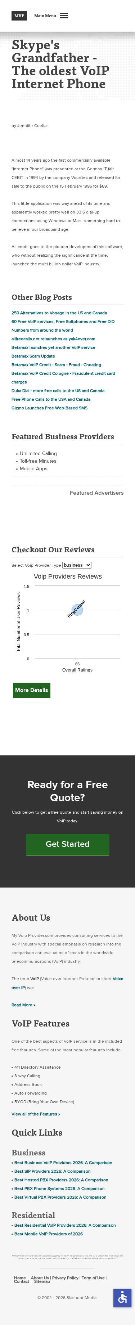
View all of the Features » (36, 1114)
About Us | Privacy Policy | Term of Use (68, 1278)
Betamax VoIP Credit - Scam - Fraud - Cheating (56, 364)
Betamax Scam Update (33, 356)
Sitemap (42, 1281)
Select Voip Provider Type (37, 565)
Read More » (23, 1004)
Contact (21, 1281)
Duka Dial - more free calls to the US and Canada (58, 390)
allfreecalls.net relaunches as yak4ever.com (53, 338)
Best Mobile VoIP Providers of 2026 (48, 1233)
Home (20, 1278)
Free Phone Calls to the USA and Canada (51, 399)
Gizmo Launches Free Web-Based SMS (49, 407)
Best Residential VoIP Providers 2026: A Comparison (65, 1225)
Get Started (68, 844)
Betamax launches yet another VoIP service (53, 347)
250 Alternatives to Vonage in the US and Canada (59, 312)
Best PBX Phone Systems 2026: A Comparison (59, 1188)
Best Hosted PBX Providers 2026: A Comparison (61, 1179)
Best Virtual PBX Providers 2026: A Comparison (60, 1197)
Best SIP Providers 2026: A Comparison (52, 1171)
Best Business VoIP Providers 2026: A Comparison (63, 1162)
